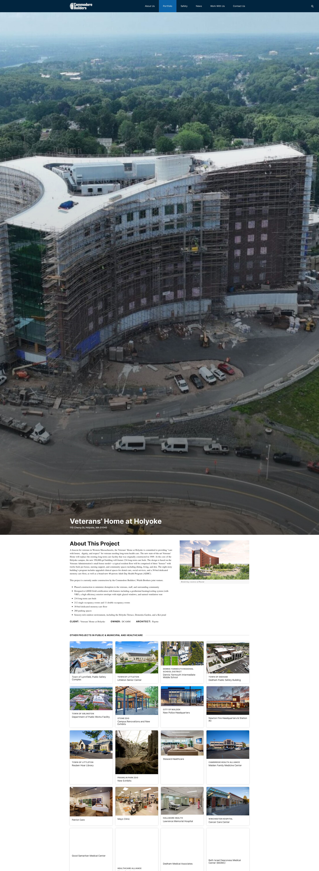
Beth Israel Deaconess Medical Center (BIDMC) (225, 861)
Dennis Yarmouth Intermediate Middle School (179, 673)
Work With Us (217, 6)
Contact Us (239, 6)
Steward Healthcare (173, 759)
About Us (150, 6)
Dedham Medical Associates (178, 863)
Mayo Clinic (124, 819)
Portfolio (167, 6)
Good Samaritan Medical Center (89, 855)
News (199, 6)
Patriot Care (78, 820)
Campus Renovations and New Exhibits (134, 721)
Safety (184, 6)
